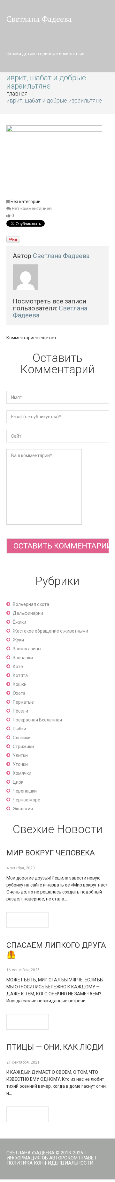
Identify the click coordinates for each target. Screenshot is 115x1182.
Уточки (20, 764)
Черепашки (25, 791)
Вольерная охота (31, 604)
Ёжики (19, 622)
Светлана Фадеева (61, 256)
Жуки (18, 639)
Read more (27, 920)
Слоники (22, 737)
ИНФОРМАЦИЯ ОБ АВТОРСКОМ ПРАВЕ (50, 1158)
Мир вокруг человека (50, 852)
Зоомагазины (27, 648)
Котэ (18, 666)
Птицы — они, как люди (54, 1047)
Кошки (20, 684)
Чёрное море (26, 799)
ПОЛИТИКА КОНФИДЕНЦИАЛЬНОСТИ (49, 1163)
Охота (19, 693)
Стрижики (23, 746)
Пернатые (23, 702)
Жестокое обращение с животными (50, 631)
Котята (20, 675)
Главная (16, 93)
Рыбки (19, 728)
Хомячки (22, 773)
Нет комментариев (32, 208)
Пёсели (20, 711)
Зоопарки (23, 657)
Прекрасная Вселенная (37, 719)
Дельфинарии (28, 613)
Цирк (18, 782)
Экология (23, 808)
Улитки (20, 755)
